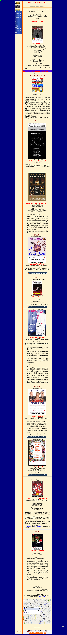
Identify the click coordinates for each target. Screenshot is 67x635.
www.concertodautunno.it (35, 632)
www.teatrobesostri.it (37, 12)
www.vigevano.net (41, 632)
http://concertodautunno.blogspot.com (37, 628)
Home (16, 32)
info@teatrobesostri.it (37, 526)
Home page (30, 632)
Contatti (45, 632)
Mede (16, 11)
